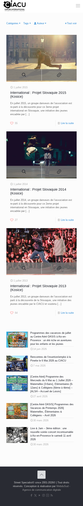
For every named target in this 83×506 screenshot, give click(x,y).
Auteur (40, 23)
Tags (26, 23)
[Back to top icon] (41, 475)
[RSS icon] (51, 495)
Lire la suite (67, 123)
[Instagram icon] (43, 495)
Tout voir (72, 23)
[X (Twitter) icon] (35, 495)
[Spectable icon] (47, 495)
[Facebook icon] (31, 495)
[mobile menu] (73, 6)
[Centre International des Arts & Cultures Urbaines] (15, 6)
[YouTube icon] (39, 495)
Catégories (12, 23)
